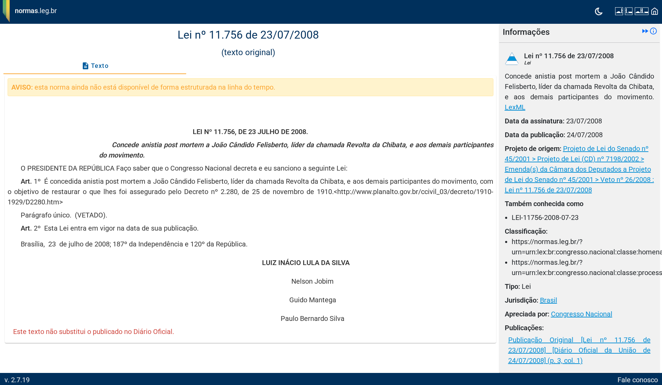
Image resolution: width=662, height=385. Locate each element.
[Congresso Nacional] (641, 12)
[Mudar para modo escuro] (598, 12)
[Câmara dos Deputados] (629, 12)
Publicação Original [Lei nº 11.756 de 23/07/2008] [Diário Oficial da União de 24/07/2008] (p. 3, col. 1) (579, 350)
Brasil (548, 300)
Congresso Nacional (581, 314)
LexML (515, 107)
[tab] (94, 66)
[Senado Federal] (619, 12)
